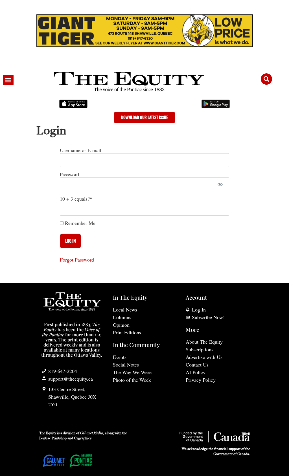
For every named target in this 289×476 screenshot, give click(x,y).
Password (69, 174)
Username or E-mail (80, 150)
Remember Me (79, 222)
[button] (8, 80)
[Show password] (220, 184)
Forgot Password (77, 259)
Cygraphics (82, 438)
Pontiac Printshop (53, 438)
